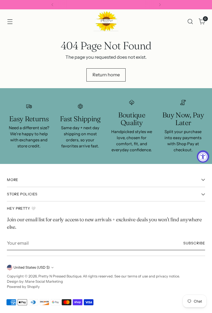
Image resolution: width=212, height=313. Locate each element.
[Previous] (52, 4)
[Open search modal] (190, 21)
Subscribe (194, 243)
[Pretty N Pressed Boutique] (106, 21)
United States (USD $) (32, 267)
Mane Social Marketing (44, 281)
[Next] (160, 4)
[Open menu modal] (9, 21)
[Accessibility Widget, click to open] (203, 156)
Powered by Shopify (23, 287)
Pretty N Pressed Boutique (59, 276)
